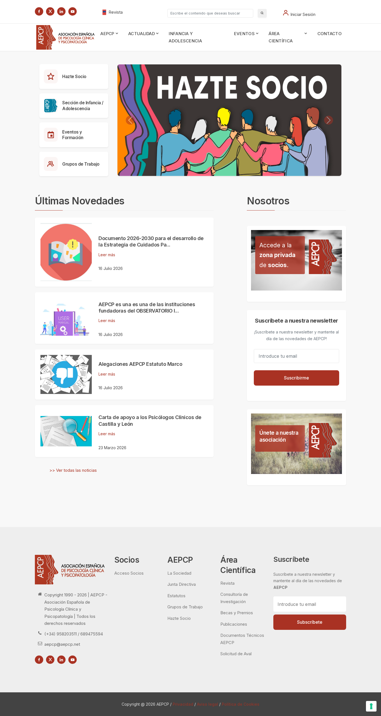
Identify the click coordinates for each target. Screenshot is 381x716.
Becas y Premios (236, 612)
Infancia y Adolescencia (185, 37)
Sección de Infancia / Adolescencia (82, 105)
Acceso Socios (129, 573)
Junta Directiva (181, 584)
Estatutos (176, 595)
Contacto (329, 33)
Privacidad (183, 704)
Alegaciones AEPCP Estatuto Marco (140, 364)
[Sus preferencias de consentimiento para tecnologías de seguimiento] (371, 706)
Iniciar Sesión (302, 14)
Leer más (106, 254)
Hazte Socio (74, 76)
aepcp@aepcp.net (62, 644)
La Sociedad (179, 573)
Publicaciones (233, 624)
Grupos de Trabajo (81, 164)
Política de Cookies (240, 704)
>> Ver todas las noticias (73, 470)
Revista (115, 12)
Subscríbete (309, 622)
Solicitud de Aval (236, 653)
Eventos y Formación (72, 135)
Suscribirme (296, 378)
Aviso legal (207, 704)
